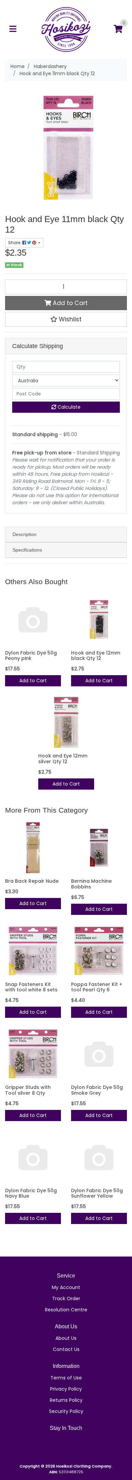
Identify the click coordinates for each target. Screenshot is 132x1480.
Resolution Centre (66, 1309)
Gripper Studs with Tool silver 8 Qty (28, 1090)
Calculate (68, 407)
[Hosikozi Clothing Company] (66, 29)
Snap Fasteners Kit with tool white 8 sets (31, 987)
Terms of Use (66, 1377)
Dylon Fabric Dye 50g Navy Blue (31, 1193)
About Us (66, 1338)
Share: (15, 242)
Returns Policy (66, 1400)
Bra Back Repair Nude (32, 881)
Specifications (27, 550)
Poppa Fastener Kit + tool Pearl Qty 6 (96, 987)
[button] (66, 319)
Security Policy (66, 1411)
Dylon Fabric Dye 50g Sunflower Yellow (97, 1193)
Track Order (66, 1298)
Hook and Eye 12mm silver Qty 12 (62, 758)
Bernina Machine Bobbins (91, 884)
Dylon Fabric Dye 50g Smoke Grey (97, 1090)
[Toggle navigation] (13, 29)
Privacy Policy (66, 1389)
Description (25, 534)
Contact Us (66, 1349)
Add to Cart (69, 303)
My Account (66, 1287)
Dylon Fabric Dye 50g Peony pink (31, 655)
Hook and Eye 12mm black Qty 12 (95, 655)
